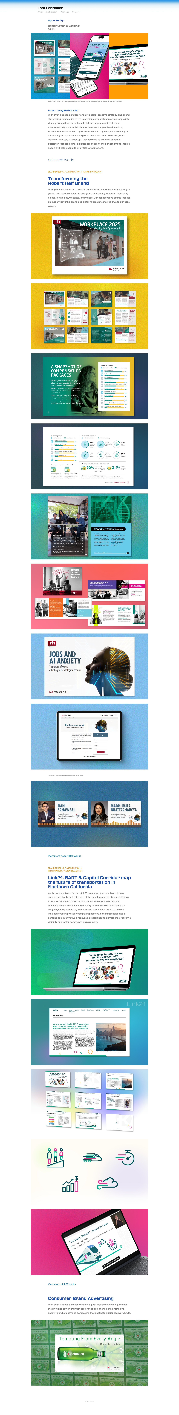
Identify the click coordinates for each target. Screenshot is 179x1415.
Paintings (64, 12)
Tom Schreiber (50, 8)
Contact (75, 12)
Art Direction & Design (47, 12)
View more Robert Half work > (65, 856)
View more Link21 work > (62, 1284)
